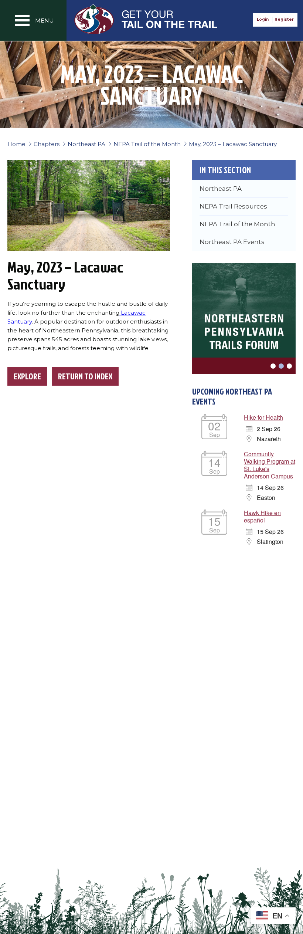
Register (284, 19)
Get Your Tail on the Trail (146, 19)
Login (263, 19)
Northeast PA (221, 188)
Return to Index (85, 376)
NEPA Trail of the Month (237, 224)
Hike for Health (263, 417)
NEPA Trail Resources (233, 206)
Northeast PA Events (232, 242)
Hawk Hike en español (262, 516)
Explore (27, 376)
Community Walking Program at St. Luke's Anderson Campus (269, 465)
